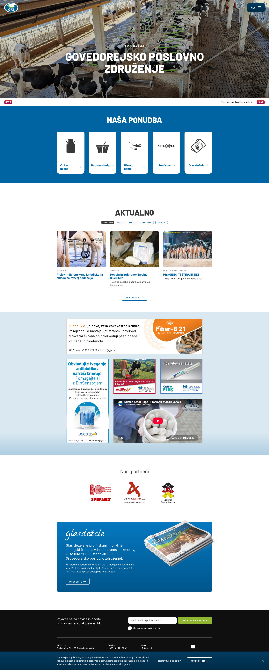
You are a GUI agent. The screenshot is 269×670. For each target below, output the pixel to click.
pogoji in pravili (152, 628)
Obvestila (132, 222)
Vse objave (108, 222)
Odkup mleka (147, 222)
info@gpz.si (146, 648)
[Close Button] (262, 660)
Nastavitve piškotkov (169, 660)
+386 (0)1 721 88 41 (117, 648)
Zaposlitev (161, 222)
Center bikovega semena (174, 271)
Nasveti (120, 222)
